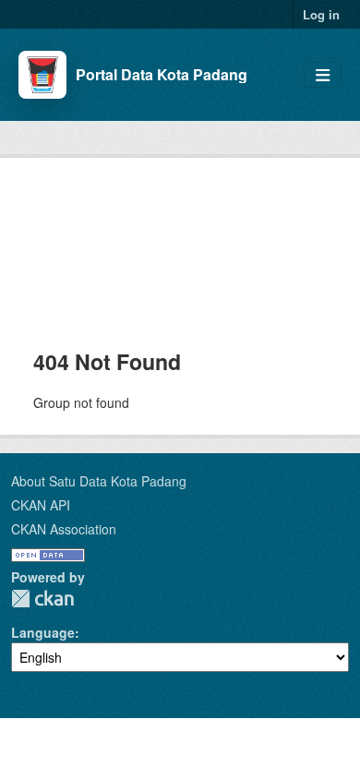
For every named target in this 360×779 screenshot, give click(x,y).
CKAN (42, 598)
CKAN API (40, 505)
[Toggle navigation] (323, 75)
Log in (321, 14)
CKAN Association (63, 529)
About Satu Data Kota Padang (98, 481)
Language (43, 632)
